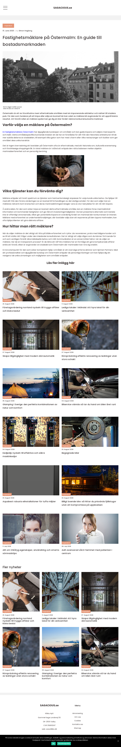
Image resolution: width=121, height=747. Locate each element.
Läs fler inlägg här (60, 263)
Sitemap (77, 728)
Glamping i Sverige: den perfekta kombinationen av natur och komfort (30, 406)
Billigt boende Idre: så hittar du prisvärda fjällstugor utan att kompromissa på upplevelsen (89, 503)
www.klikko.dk (51, 729)
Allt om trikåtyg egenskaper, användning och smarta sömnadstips (31, 552)
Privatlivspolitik (64, 744)
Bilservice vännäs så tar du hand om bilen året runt (89, 404)
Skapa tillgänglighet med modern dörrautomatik (28, 355)
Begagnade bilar (70, 452)
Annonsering (77, 713)
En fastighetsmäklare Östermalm (18, 132)
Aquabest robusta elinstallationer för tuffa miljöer (29, 501)
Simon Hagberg (25, 31)
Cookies (77, 720)
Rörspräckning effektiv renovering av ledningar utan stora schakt (89, 357)
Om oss (77, 717)
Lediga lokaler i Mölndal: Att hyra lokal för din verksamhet (85, 309)
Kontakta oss (77, 724)
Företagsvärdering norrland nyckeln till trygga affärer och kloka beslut (31, 309)
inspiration (8, 26)
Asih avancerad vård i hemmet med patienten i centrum (87, 552)
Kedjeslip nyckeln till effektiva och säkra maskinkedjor (24, 454)
